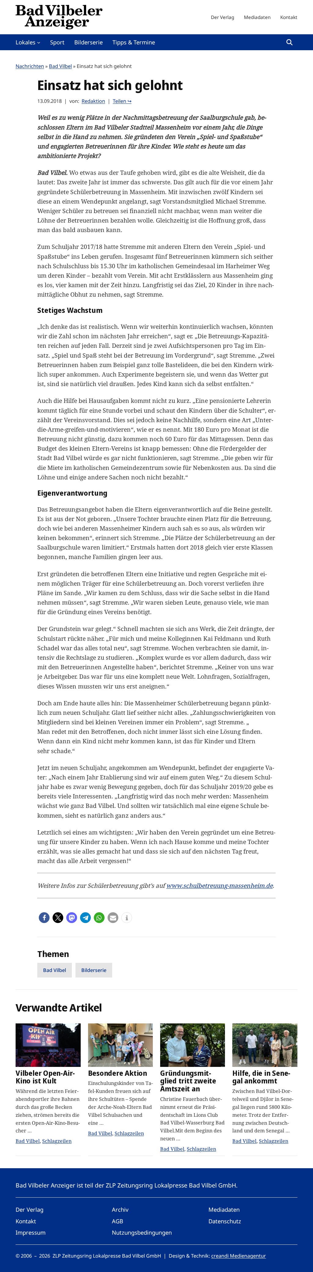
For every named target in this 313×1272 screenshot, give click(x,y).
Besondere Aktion (117, 1073)
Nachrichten (30, 66)
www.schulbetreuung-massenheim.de (219, 885)
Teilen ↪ (122, 101)
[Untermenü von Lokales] (38, 42)
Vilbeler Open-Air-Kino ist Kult (45, 1077)
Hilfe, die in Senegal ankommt (261, 1077)
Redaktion (93, 101)
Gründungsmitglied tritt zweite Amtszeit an (188, 1081)
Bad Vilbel (60, 66)
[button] (44, 917)
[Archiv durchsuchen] (289, 42)
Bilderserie (93, 970)
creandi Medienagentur (238, 1255)
